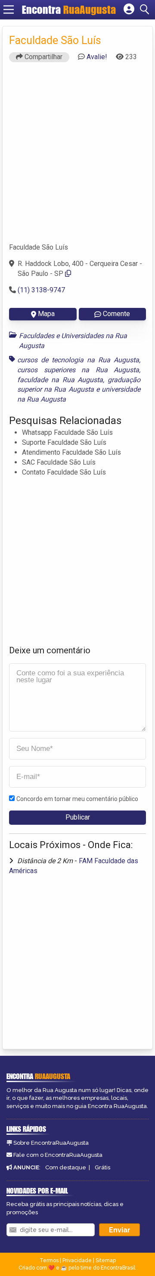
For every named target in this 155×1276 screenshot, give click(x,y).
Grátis (102, 1167)
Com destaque (65, 1167)
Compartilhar (42, 57)
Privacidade (77, 1260)
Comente (116, 314)
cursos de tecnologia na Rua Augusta (78, 360)
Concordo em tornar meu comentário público (77, 798)
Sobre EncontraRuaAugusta (51, 1143)
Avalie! (97, 57)
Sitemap (106, 1260)
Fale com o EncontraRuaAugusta (57, 1155)
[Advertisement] (77, 156)
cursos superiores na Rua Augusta (78, 370)
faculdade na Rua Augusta (60, 380)
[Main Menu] (8, 9)
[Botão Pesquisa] (146, 9)
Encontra (69, 9)
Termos (49, 1260)
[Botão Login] (129, 9)
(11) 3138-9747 (41, 290)
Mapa (46, 314)
